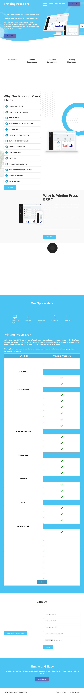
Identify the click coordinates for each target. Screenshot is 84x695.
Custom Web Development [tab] (41, 322)
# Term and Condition (10, 692)
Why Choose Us (60, 3)
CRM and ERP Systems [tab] (15, 322)
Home (45, 3)
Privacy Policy (23, 692)
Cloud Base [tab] (54, 320)
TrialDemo (74, 3)
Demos (68, 692)
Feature (51, 3)
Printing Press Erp (17, 4)
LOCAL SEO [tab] (68, 320)
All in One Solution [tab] (28, 322)
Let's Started (42, 679)
